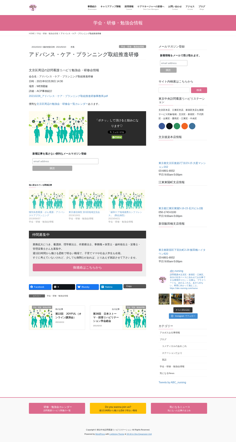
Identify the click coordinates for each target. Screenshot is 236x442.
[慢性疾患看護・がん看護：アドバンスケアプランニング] (47, 200)
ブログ (163, 339)
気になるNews (167, 373)
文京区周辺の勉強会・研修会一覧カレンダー (62, 104)
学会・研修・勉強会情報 (132, 46)
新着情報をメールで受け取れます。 (180, 55)
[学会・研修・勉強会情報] (40, 311)
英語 (164, 359)
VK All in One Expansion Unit (139, 434)
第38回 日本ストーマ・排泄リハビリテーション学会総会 (106, 317)
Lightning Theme (116, 434)
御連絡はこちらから (87, 267)
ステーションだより (172, 353)
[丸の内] (164, 299)
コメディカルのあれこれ (174, 346)
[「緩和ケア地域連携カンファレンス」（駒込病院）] (126, 200)
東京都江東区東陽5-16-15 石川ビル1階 (181, 208)
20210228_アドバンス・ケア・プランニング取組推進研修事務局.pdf (68, 96)
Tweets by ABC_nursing (172, 382)
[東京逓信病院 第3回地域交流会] (87, 200)
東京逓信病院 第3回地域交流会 (84, 212)
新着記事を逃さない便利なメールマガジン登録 (59, 153)
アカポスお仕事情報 (170, 332)
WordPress (100, 434)
